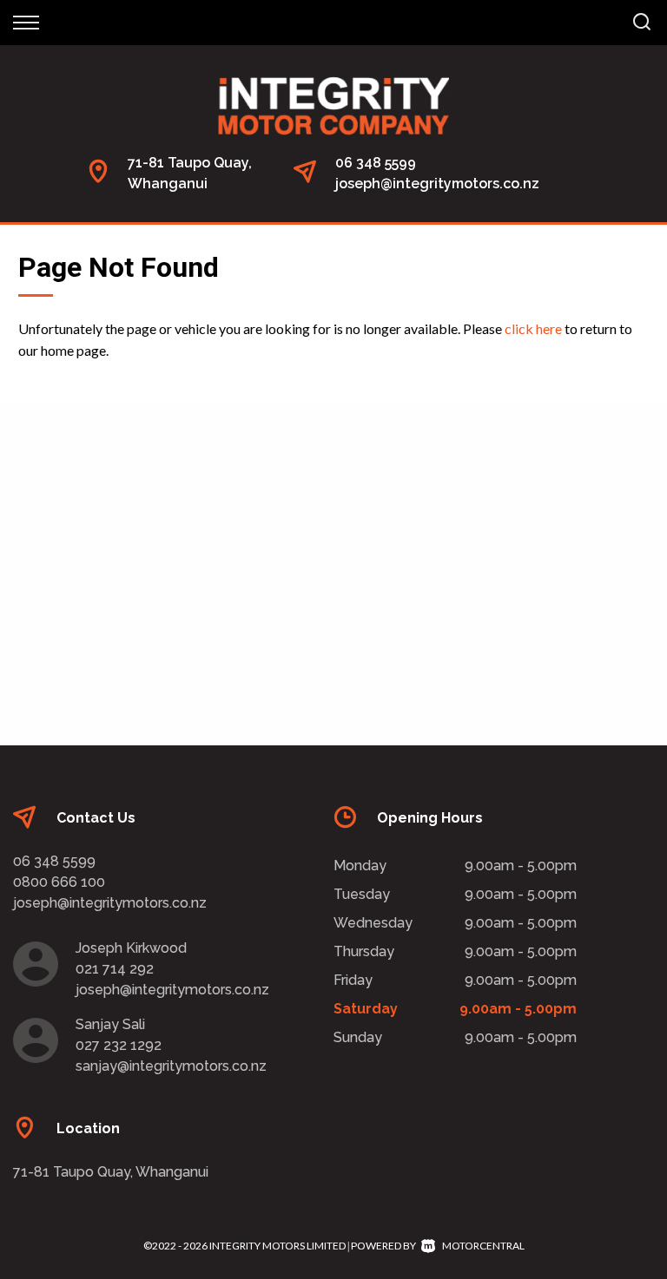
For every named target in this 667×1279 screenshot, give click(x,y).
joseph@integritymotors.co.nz (437, 183)
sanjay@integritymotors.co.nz (171, 1066)
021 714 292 (115, 969)
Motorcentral (483, 1245)
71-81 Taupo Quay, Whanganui (110, 1172)
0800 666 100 (59, 882)
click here (533, 328)
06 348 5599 (375, 162)
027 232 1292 (119, 1045)
